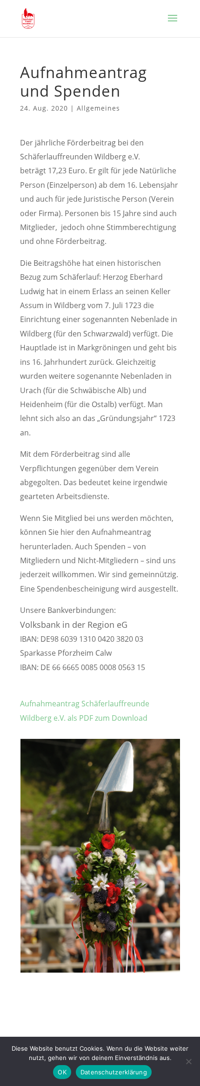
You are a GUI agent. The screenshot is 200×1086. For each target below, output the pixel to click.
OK (62, 1072)
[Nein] (188, 1061)
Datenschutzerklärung (113, 1072)
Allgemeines (98, 108)
